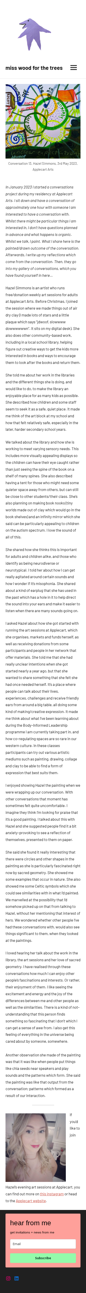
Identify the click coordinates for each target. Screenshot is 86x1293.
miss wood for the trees (34, 67)
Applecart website (31, 1200)
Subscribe (43, 1258)
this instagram (52, 1193)
